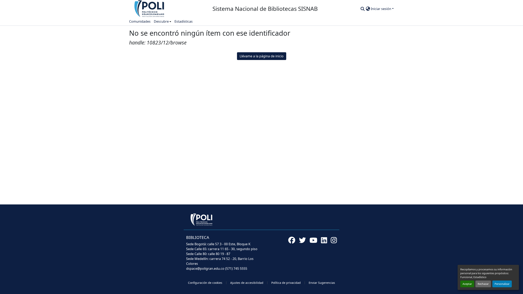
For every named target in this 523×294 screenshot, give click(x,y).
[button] (149, 8)
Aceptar (467, 284)
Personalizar (502, 284)
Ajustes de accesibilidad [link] (246, 283)
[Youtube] (313, 240)
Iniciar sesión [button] (381, 9)
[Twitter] (302, 240)
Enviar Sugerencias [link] (322, 283)
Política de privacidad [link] (286, 283)
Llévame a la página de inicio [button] (262, 56)
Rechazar (483, 284)
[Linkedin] (324, 240)
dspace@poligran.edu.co (205, 268)
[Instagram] (334, 240)
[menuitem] (162, 21)
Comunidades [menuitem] (140, 21)
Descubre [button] (161, 21)
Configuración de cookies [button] (205, 283)
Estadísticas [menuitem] (183, 21)
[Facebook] (291, 240)
